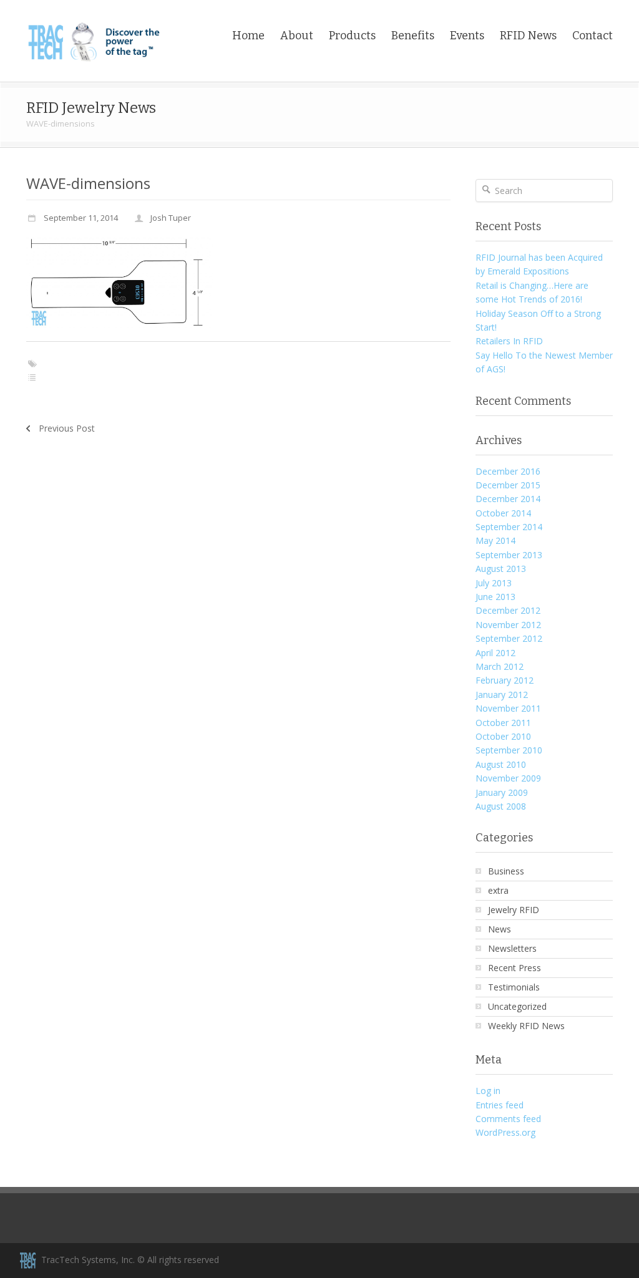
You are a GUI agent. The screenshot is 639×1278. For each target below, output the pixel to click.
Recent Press (514, 968)
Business (506, 871)
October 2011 (503, 723)
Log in (488, 1090)
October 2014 (503, 513)
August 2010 (501, 764)
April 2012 (495, 653)
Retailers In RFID (509, 341)
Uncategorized (517, 1006)
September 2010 (509, 750)
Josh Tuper (170, 217)
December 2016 (508, 471)
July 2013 (494, 583)
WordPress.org (505, 1132)
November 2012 (508, 625)
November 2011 (508, 708)
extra (498, 890)
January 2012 (502, 694)
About (296, 35)
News (499, 929)
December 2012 (508, 610)
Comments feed (508, 1119)
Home (248, 35)
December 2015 (508, 485)
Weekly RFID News (526, 1026)
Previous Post (67, 428)
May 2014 (495, 540)
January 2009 (502, 792)
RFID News (528, 35)
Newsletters (512, 948)
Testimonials (514, 987)
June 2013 (495, 597)
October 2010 (503, 736)
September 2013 (509, 555)
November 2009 (508, 778)
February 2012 (505, 680)
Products (352, 35)
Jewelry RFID (513, 910)
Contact (592, 35)
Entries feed (500, 1105)
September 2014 (509, 527)
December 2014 (508, 499)
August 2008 (501, 806)
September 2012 (509, 638)
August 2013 (501, 568)
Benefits (412, 35)
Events (467, 35)
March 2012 (500, 666)
